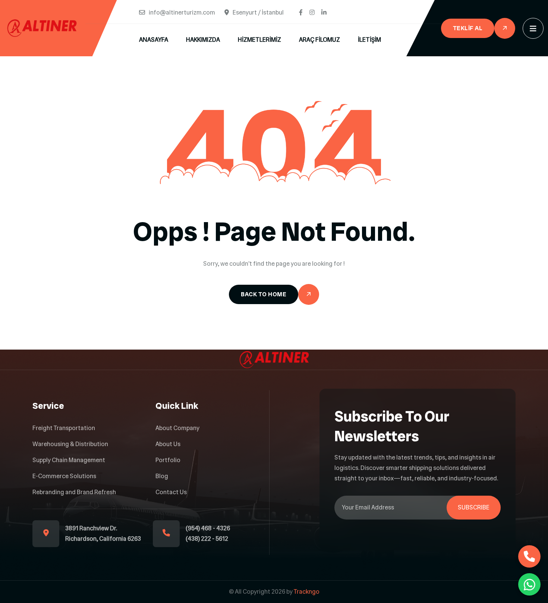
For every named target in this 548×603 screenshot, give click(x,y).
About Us (167, 444)
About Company (177, 428)
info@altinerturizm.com (182, 12)
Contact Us (171, 492)
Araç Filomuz (319, 40)
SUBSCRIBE (473, 507)
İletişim (369, 40)
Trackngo (306, 592)
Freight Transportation (63, 428)
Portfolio (167, 460)
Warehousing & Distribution (70, 444)
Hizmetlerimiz (259, 40)
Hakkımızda (203, 40)
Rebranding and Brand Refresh (74, 492)
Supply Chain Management (68, 460)
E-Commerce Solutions (64, 476)
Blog (161, 476)
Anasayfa (153, 40)
